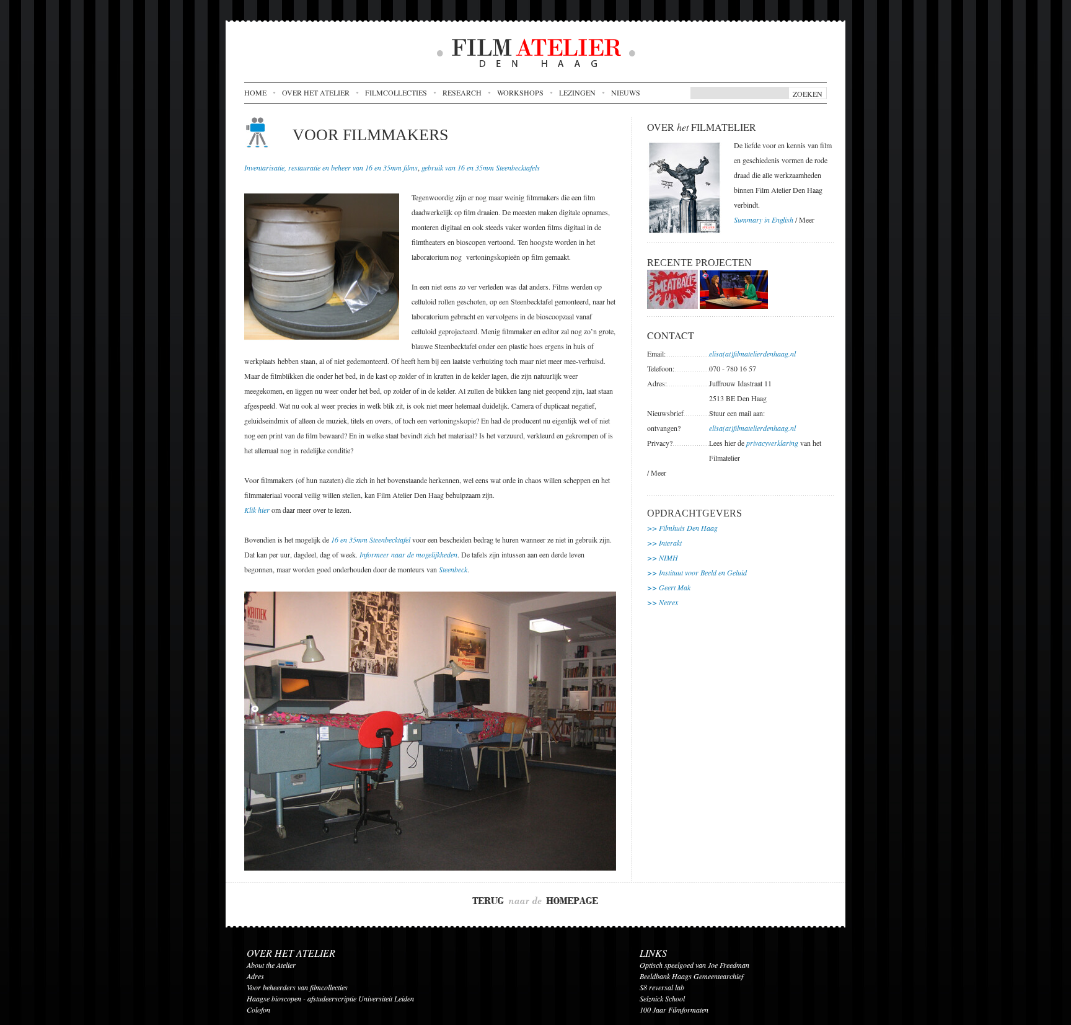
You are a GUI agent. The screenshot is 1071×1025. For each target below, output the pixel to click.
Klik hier (257, 510)
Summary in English (763, 219)
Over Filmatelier (701, 126)
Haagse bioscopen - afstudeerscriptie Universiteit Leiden (330, 998)
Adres (255, 976)
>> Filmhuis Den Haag (682, 528)
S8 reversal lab (662, 987)
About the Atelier (271, 965)
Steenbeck (453, 569)
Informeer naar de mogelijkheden (408, 554)
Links (653, 952)
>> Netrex (662, 602)
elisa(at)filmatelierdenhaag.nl (752, 353)
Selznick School (662, 998)
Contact (670, 335)
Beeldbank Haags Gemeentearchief (691, 976)
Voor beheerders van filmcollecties (297, 987)
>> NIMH (662, 557)
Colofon (258, 1009)
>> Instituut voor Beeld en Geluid (697, 572)
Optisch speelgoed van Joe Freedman (694, 965)
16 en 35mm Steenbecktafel (370, 539)
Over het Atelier (291, 952)
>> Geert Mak (668, 587)
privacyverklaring (772, 443)
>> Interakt (664, 543)
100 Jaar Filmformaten (674, 1009)
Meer (806, 219)
